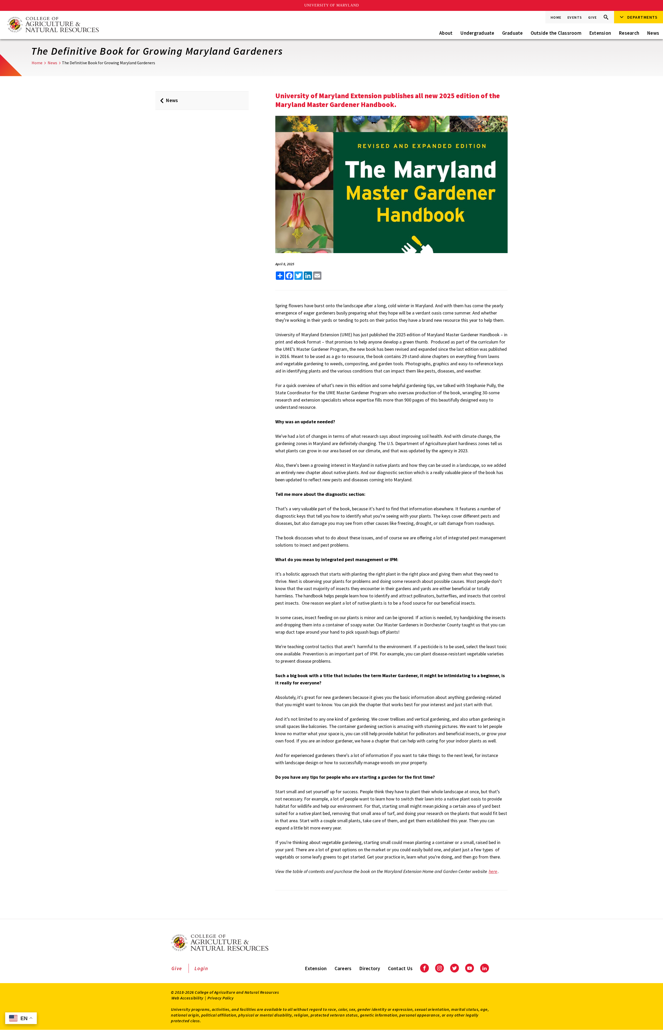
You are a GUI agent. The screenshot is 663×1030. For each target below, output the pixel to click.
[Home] (52, 25)
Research (629, 33)
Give (592, 17)
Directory (369, 968)
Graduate (512, 33)
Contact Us (400, 968)
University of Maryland (331, 5)
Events (574, 17)
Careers (343, 968)
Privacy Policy (220, 997)
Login (201, 968)
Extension (600, 33)
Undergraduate (477, 33)
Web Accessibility (187, 997)
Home (556, 17)
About (445, 33)
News (653, 33)
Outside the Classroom (556, 33)
